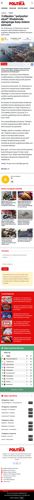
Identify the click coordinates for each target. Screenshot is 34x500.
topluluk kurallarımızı (16, 274)
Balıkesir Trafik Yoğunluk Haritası (12, 474)
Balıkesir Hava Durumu (9, 470)
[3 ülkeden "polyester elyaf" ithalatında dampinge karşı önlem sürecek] (17, 52)
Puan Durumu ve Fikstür (9, 476)
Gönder (5, 269)
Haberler (3, 13)
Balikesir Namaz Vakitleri (9, 472)
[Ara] (32, 3)
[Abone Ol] (32, 64)
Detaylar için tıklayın (17, 389)
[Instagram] (20, 463)
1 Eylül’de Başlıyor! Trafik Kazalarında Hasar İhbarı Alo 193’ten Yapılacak (25, 240)
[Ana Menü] (2, 3)
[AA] (5, 179)
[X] (17, 463)
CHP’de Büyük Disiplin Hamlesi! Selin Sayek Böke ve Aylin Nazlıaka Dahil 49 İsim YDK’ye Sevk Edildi (8, 222)
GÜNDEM (4, 8)
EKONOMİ (12, 8)
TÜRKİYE (10, 13)
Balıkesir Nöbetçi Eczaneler (10, 468)
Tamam (21, 497)
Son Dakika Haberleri (9, 479)
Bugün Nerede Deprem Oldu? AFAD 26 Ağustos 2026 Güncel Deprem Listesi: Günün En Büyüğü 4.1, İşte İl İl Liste (25, 204)
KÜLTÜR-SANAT (23, 8)
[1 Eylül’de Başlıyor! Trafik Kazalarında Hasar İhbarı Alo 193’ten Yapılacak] (25, 233)
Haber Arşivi (6, 481)
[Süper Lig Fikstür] (32, 396)
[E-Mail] (12, 181)
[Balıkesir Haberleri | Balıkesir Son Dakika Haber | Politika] (17, 3)
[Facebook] (14, 463)
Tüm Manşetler (7, 477)
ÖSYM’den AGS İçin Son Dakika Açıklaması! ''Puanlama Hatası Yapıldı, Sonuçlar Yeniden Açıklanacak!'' (8, 241)
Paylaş (5, 64)
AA (12, 178)
